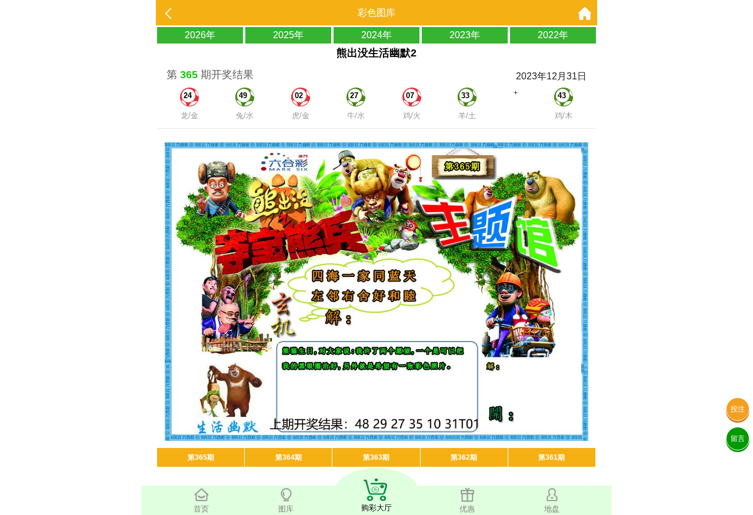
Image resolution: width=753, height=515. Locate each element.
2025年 (288, 35)
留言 (738, 438)
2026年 (200, 35)
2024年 (376, 35)
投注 (738, 409)
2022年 (553, 35)
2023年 (464, 35)
